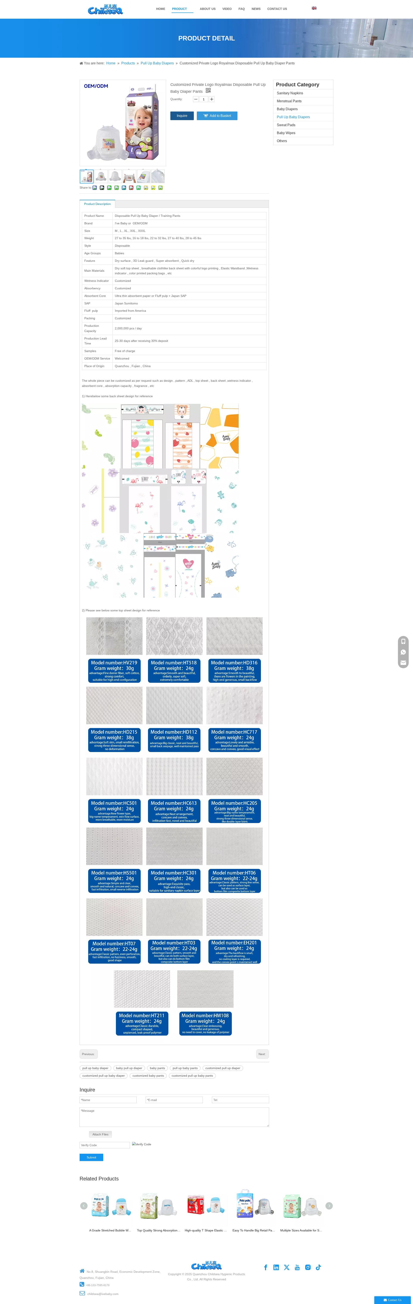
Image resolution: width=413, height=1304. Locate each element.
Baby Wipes (286, 133)
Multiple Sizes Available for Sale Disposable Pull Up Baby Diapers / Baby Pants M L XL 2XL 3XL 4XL (302, 1230)
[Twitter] (286, 1267)
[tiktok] (318, 1267)
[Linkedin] (276, 1267)
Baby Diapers (287, 109)
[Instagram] (308, 1267)
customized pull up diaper (222, 1068)
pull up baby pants (185, 1068)
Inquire (182, 116)
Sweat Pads (286, 125)
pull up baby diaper (95, 1068)
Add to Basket (220, 116)
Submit (91, 1157)
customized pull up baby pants (192, 1075)
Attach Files (100, 1134)
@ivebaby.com (109, 1294)
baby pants (157, 1068)
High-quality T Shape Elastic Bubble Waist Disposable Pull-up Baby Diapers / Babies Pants (206, 1230)
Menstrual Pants (289, 101)
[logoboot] (206, 1259)
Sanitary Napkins (290, 93)
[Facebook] (265, 1267)
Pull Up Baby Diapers (293, 117)
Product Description (97, 204)
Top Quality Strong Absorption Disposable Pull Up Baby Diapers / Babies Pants (158, 1230)
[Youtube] (297, 1267)
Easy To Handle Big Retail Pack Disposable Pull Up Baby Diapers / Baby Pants (254, 1230)
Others (282, 141)
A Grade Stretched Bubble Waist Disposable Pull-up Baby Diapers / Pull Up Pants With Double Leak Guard (111, 1230)
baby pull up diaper (129, 1068)
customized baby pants (148, 1075)
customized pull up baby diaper (103, 1075)
